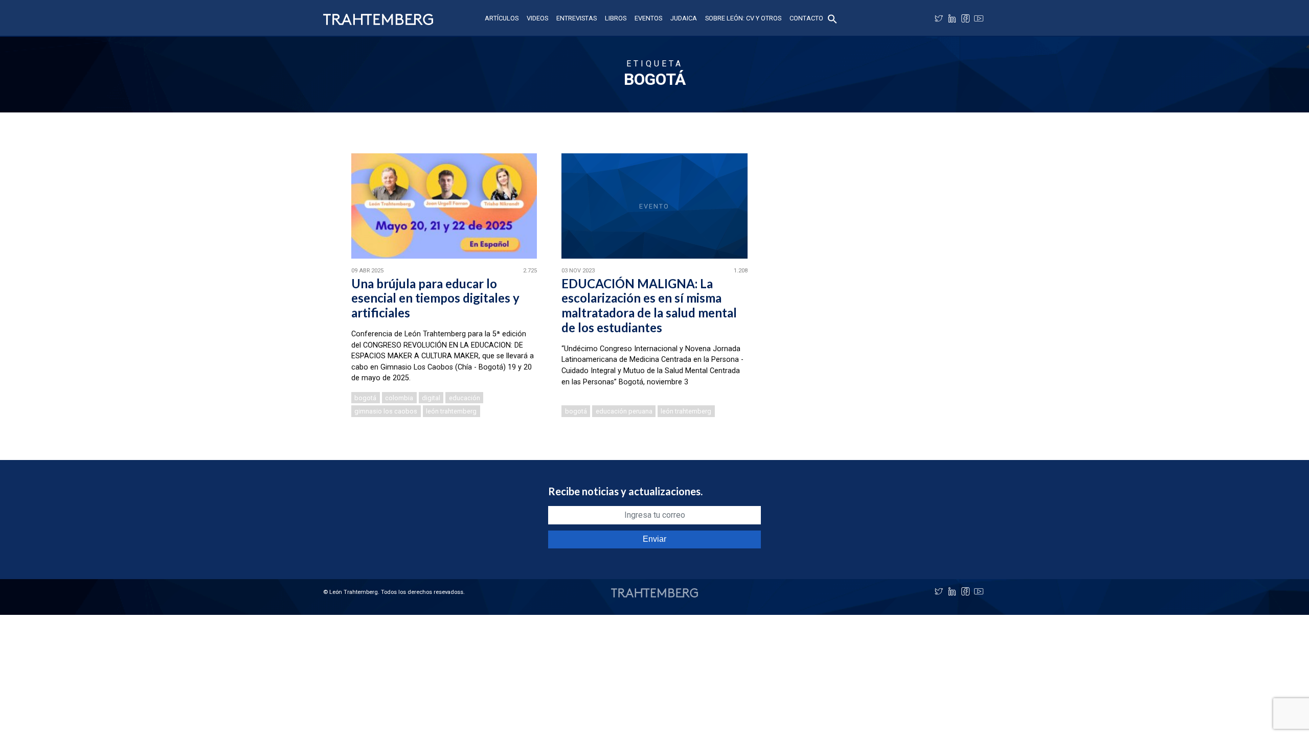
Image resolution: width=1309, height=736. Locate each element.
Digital (431, 398)
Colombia (399, 398)
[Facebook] (965, 18)
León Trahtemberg (451, 411)
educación (464, 398)
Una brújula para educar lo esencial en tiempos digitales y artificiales (435, 298)
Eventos (648, 18)
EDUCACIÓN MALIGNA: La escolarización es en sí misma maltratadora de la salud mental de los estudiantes (649, 305)
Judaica (683, 18)
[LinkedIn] (952, 18)
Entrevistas (576, 18)
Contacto (806, 18)
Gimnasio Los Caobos (385, 411)
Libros (615, 18)
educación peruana (624, 411)
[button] (832, 18)
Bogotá (365, 398)
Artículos (501, 18)
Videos (537, 18)
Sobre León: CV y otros (743, 18)
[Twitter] (939, 18)
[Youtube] (978, 18)
